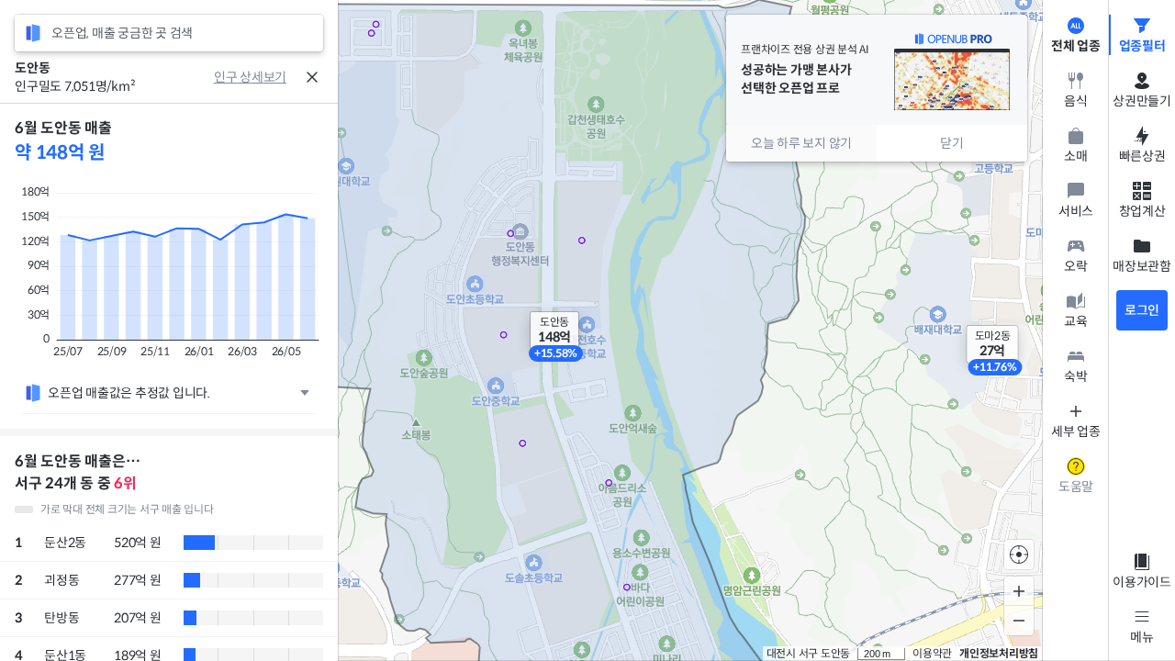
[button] (554, 330)
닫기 (952, 143)
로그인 (1142, 310)
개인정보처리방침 (998, 653)
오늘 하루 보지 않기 (801, 143)
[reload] (33, 33)
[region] (169, 382)
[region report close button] (312, 77)
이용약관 (932, 653)
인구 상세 (238, 77)
